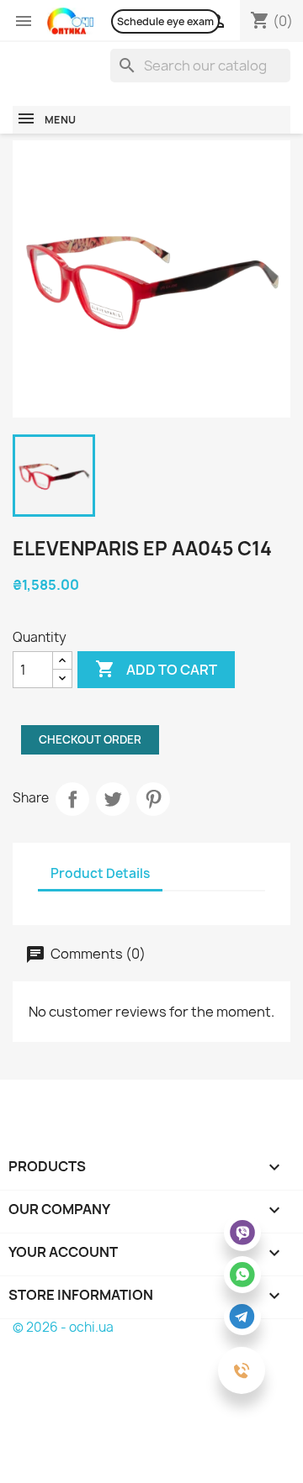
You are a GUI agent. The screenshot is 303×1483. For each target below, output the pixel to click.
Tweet (113, 799)
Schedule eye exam (165, 21)
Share (72, 799)
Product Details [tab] (100, 873)
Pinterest (153, 799)
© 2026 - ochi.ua (63, 1327)
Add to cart (156, 669)
